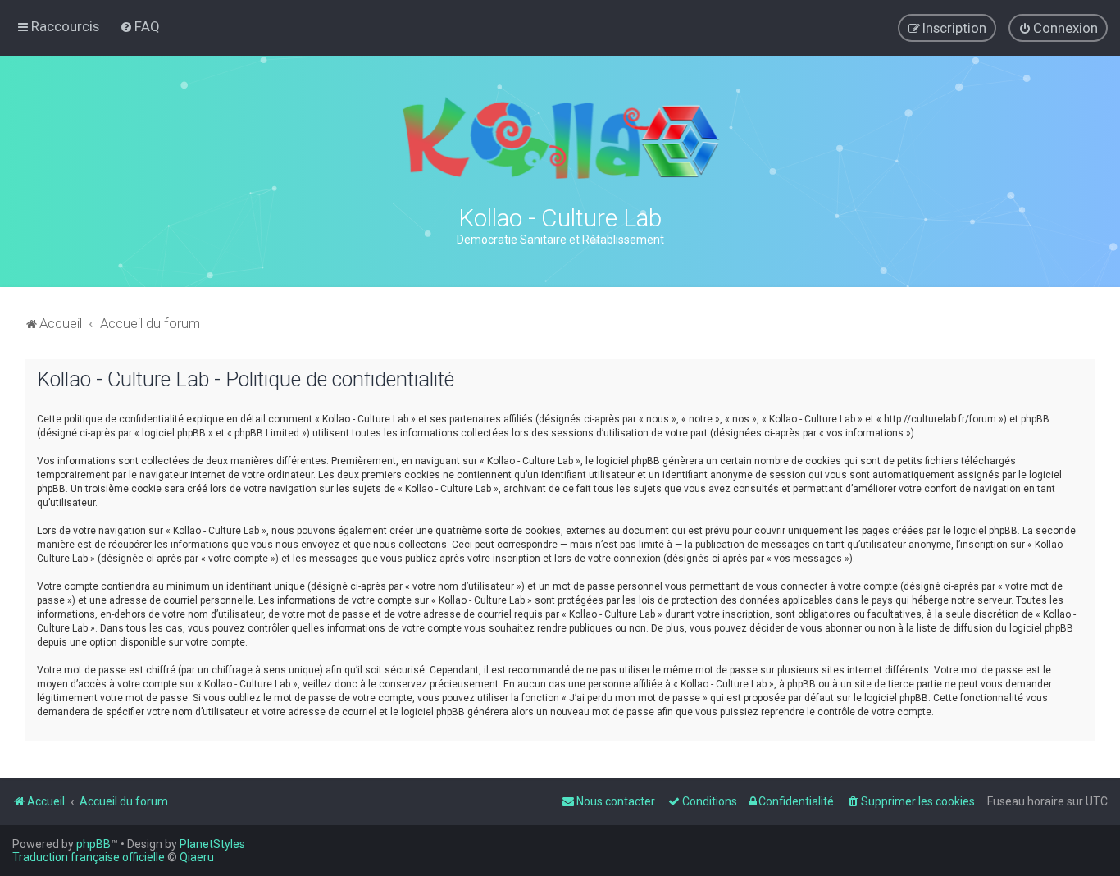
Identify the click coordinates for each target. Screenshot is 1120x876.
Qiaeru (197, 857)
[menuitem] (140, 26)
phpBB (93, 844)
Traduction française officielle (88, 857)
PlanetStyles (212, 844)
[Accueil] (559, 138)
